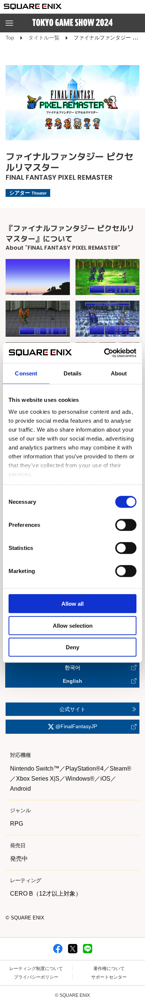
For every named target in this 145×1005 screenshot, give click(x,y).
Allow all (72, 604)
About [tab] (119, 373)
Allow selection (73, 625)
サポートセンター (109, 977)
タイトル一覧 (43, 38)
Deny (72, 647)
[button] (9, 23)
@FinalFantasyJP (75, 726)
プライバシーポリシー (36, 977)
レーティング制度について (36, 968)
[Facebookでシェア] (57, 948)
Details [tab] (73, 373)
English (72, 681)
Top (10, 38)
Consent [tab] (26, 373)
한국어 (72, 667)
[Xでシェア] (72, 948)
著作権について (109, 968)
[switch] (125, 525)
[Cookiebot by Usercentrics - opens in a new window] (104, 353)
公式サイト (72, 709)
